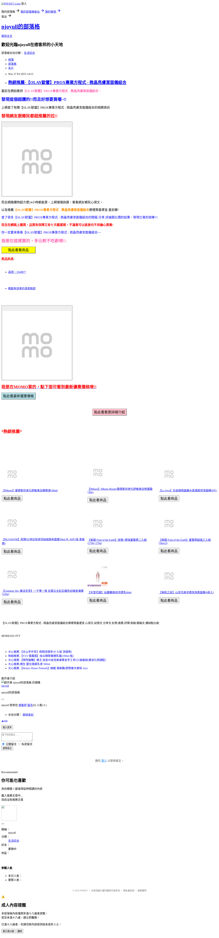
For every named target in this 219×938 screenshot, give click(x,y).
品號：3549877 (17, 272)
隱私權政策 (128, 890)
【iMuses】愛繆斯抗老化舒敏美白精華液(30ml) (30, 490)
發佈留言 (7, 748)
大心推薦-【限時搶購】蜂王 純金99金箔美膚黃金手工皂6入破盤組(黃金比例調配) (57, 660)
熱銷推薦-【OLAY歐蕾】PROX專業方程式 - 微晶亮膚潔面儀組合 (67, 82)
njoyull (5, 685)
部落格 (12, 63)
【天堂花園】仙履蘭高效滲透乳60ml (109, 592)
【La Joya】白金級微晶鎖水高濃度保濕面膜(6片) (188, 490)
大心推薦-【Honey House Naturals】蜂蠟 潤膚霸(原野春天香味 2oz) (47, 668)
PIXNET (84, 890)
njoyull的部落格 (20, 26)
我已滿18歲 (8, 931)
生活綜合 (29, 52)
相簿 (11, 59)
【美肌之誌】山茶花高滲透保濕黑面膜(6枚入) (186, 592)
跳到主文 (6, 36)
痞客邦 (22, 705)
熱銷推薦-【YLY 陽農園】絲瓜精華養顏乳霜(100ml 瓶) (41, 655)
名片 (11, 68)
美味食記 (28, 714)
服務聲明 (142, 890)
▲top (4, 720)
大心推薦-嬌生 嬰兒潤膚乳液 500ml (29, 664)
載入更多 (7, 727)
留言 (30, 705)
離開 (19, 931)
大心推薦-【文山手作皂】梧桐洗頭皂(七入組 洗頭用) (40, 651)
